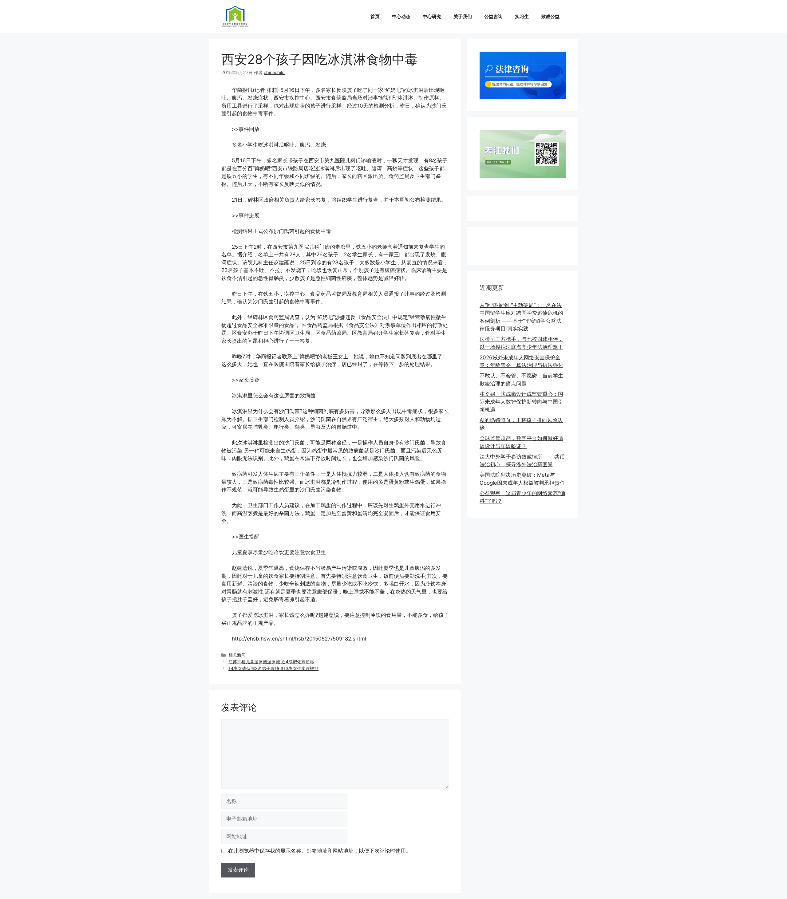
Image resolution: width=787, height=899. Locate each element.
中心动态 (401, 16)
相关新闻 (237, 654)
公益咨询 (493, 16)
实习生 (522, 16)
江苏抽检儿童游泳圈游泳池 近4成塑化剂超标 (271, 661)
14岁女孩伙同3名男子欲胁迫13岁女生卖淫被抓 (273, 668)
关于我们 (462, 16)
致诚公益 (550, 16)
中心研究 (432, 16)
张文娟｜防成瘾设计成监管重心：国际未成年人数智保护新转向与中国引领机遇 (521, 402)
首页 (375, 16)
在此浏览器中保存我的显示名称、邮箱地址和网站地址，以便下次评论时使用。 (319, 851)
